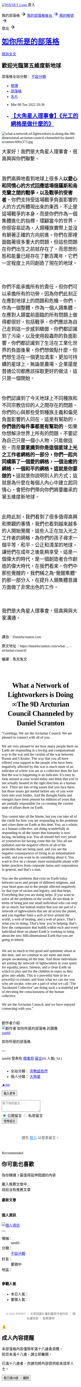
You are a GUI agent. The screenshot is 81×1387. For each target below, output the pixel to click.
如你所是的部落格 (30, 41)
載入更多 (9, 1093)
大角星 (35, 1077)
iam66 (6, 1033)
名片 (14, 97)
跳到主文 (9, 54)
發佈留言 (9, 1121)
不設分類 (39, 77)
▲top (6, 1085)
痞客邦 (28, 1058)
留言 (38, 1058)
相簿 (14, 86)
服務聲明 (48, 1318)
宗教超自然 (39, 1071)
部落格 (16, 91)
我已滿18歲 (11, 1378)
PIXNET (21, 1313)
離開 (26, 1378)
